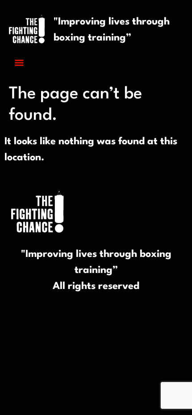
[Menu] (19, 62)
